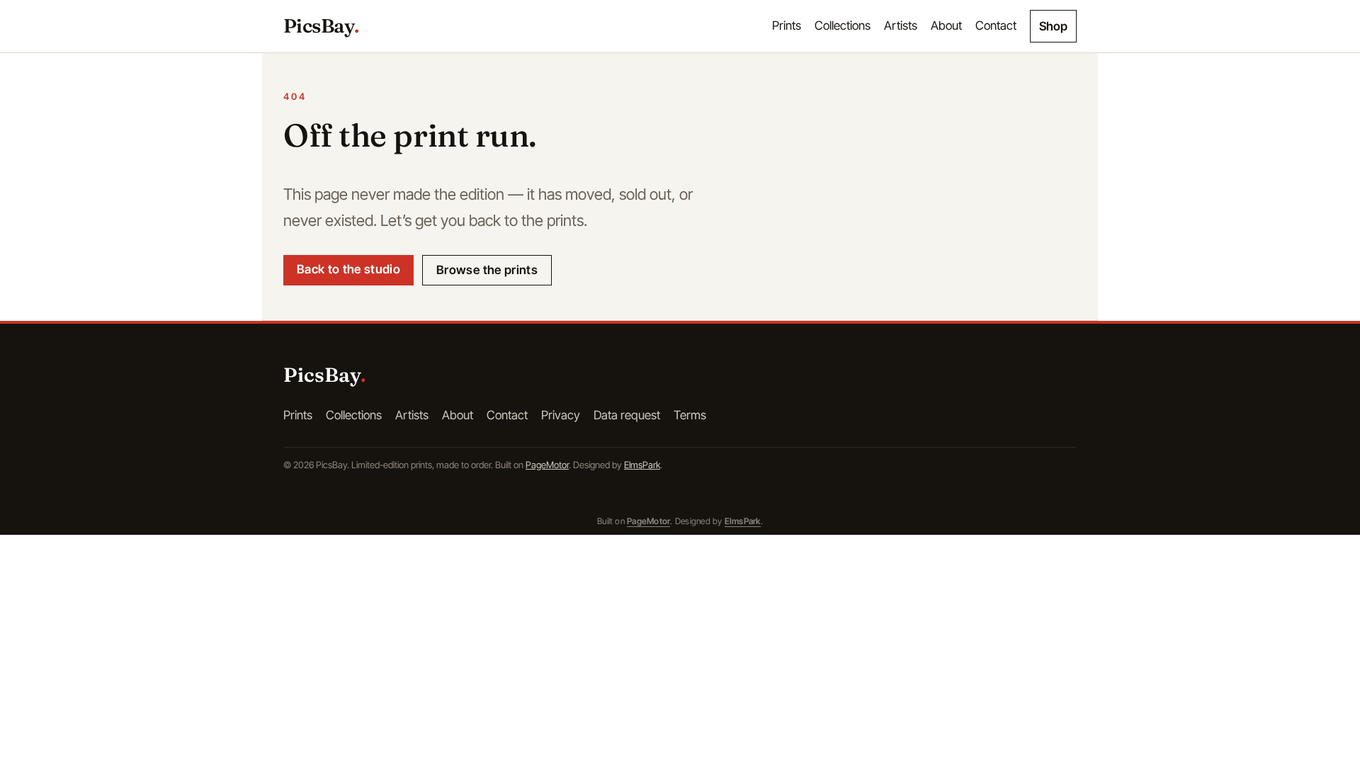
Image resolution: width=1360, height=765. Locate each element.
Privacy (560, 415)
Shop (1053, 26)
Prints (786, 25)
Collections (843, 25)
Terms (690, 415)
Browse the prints (487, 270)
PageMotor (547, 464)
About (946, 25)
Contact (995, 25)
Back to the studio (348, 269)
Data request (627, 415)
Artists (900, 25)
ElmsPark (642, 464)
